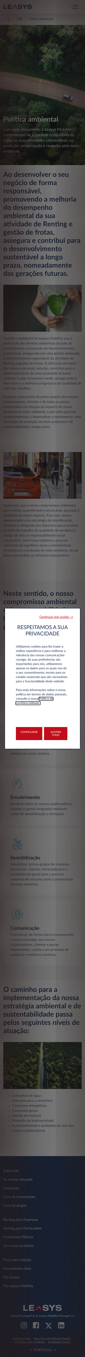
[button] (56, 617)
